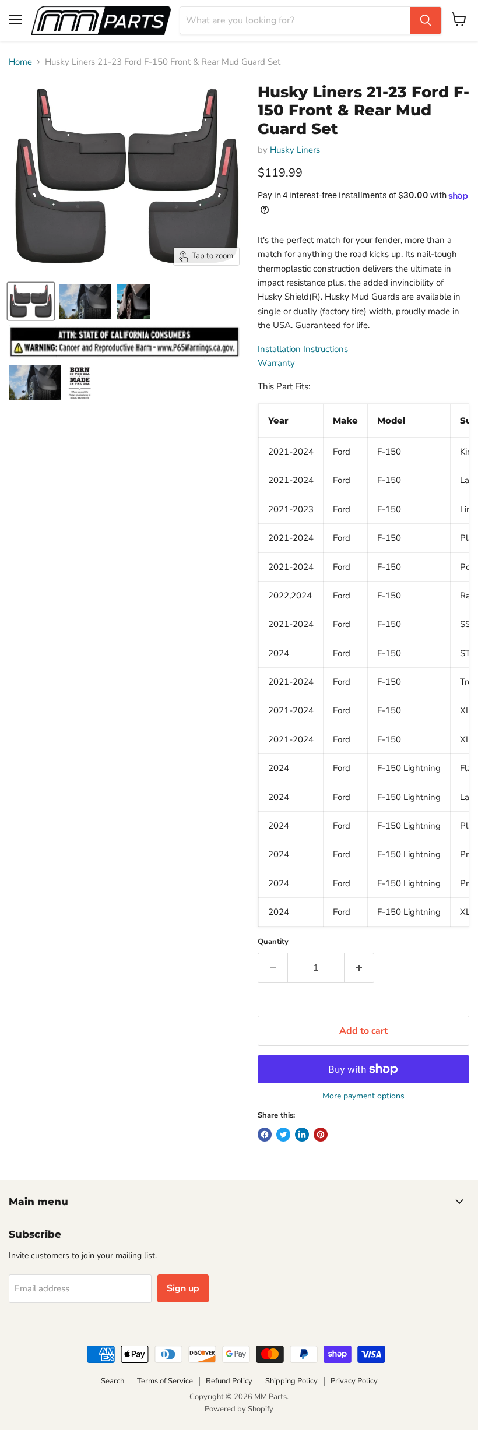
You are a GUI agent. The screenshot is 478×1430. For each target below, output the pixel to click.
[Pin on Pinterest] (321, 1135)
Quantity (273, 942)
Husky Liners (295, 150)
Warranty (276, 363)
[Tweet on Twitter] (283, 1135)
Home (20, 62)
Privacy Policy (354, 1381)
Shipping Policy (291, 1381)
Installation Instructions (303, 349)
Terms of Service (165, 1381)
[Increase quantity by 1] (359, 968)
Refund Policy (229, 1381)
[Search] (425, 20)
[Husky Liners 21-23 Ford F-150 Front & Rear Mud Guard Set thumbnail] (31, 301)
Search (112, 1381)
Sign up (183, 1288)
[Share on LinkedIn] (302, 1135)
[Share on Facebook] (265, 1135)
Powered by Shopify (239, 1409)
